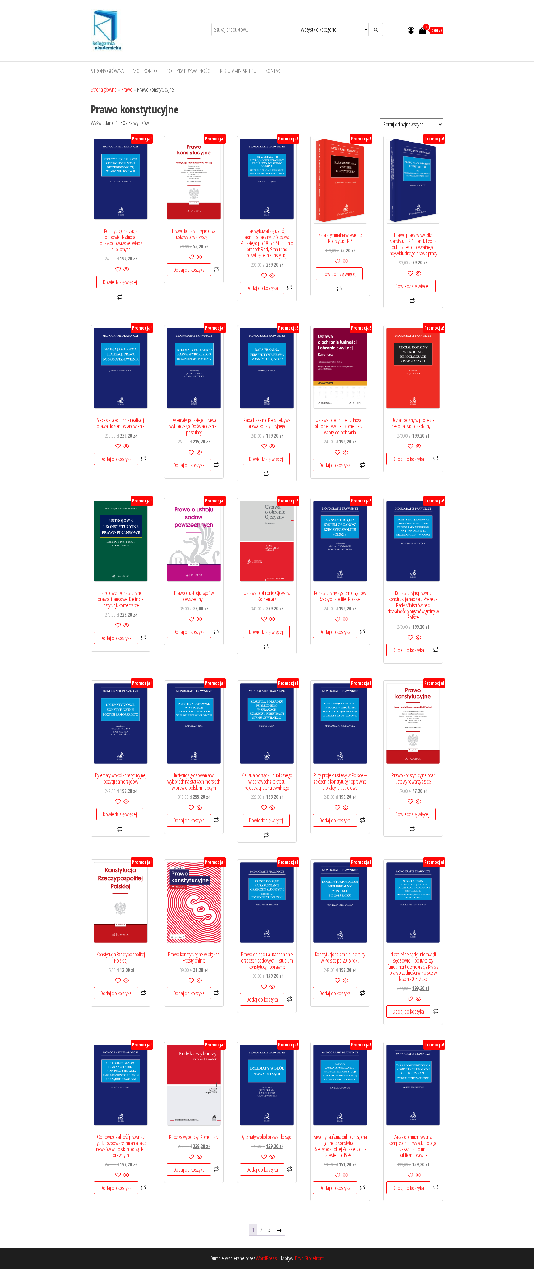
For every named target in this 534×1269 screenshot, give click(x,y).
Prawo (127, 89)
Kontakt (273, 71)
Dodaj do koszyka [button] (189, 269)
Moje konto (145, 71)
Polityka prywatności (188, 71)
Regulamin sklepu (238, 71)
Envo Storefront (309, 1258)
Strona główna (107, 71)
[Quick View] (125, 269)
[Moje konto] (411, 30)
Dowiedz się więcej (120, 282)
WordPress (266, 1258)
